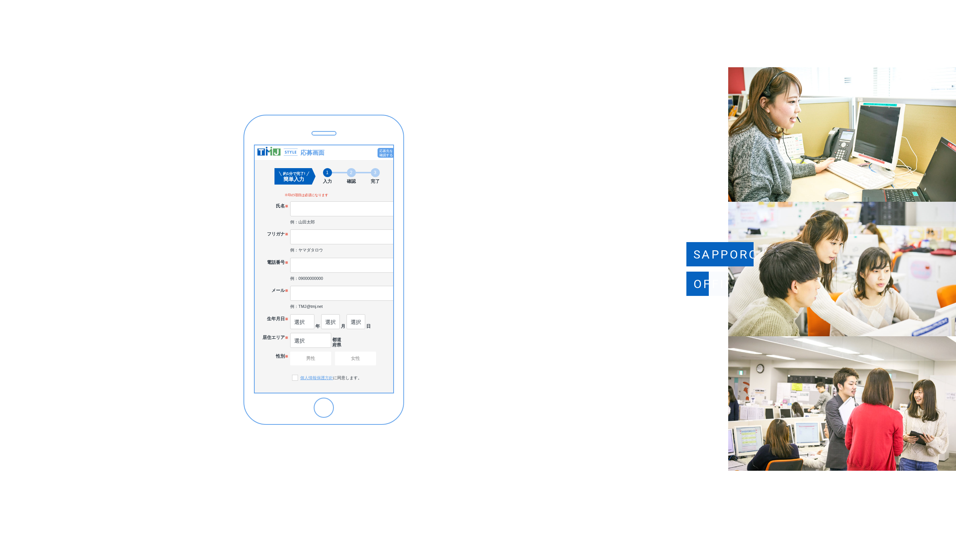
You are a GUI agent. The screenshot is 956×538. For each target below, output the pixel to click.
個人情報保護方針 (316, 377)
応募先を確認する (386, 153)
